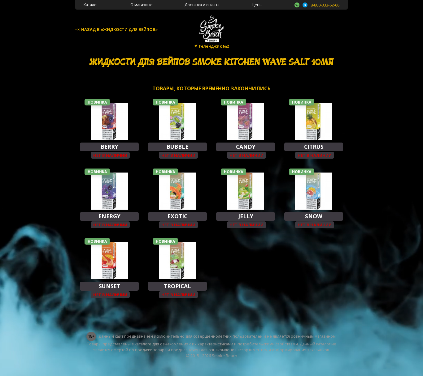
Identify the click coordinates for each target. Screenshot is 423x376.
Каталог (91, 4)
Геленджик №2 (214, 46)
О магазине (141, 4)
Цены (257, 4)
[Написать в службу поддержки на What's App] (296, 4)
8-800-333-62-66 (325, 5)
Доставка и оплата (202, 4)
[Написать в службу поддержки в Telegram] (305, 4)
